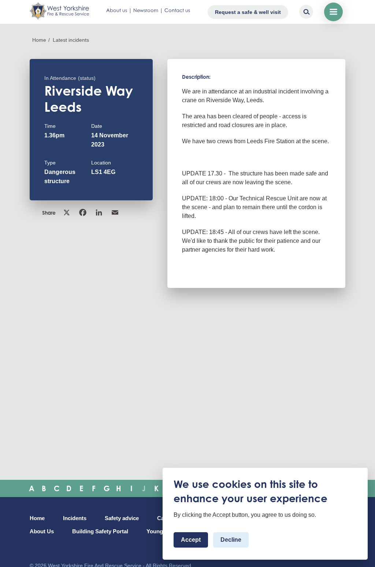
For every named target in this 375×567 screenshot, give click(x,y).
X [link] (67, 212)
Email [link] (115, 212)
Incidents (74, 518)
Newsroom (145, 10)
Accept (191, 540)
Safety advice (122, 518)
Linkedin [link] (99, 212)
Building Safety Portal (100, 531)
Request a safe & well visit (248, 12)
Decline (230, 540)
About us (116, 10)
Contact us (177, 10)
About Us (42, 531)
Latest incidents (71, 40)
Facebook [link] (83, 212)
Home (39, 40)
